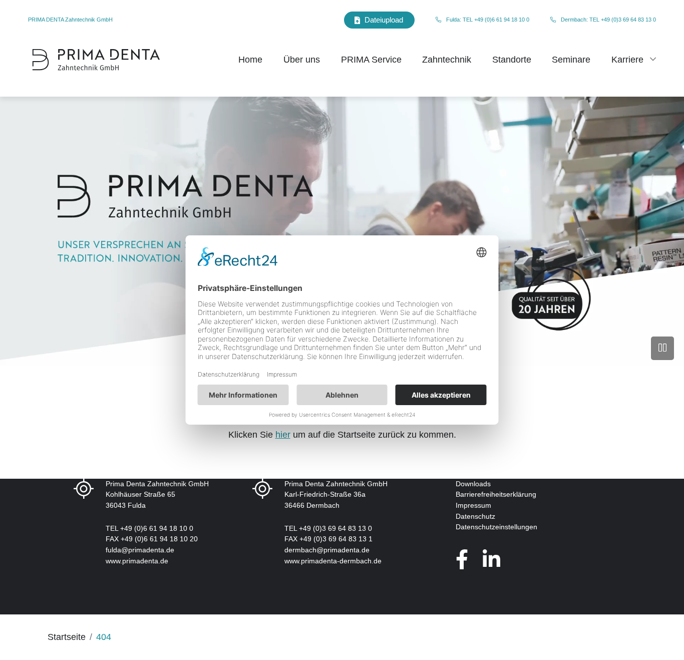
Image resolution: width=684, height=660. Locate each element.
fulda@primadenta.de (140, 550)
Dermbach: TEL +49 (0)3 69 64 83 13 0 (608, 20)
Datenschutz (475, 516)
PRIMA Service (371, 60)
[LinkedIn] (491, 560)
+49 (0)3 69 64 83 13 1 (336, 539)
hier (282, 435)
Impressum (473, 505)
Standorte (511, 60)
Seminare (571, 60)
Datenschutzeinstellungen (496, 527)
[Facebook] (462, 560)
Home (250, 60)
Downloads (473, 484)
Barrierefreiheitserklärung (496, 494)
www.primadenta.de (137, 561)
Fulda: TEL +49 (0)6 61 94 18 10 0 (487, 20)
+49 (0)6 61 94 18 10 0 (156, 528)
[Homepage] (96, 60)
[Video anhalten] (662, 348)
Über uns (301, 60)
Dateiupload (384, 20)
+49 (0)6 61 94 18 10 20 (159, 539)
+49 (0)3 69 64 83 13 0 (335, 528)
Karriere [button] (627, 60)
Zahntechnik (446, 60)
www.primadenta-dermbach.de (333, 561)
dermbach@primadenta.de (327, 550)
